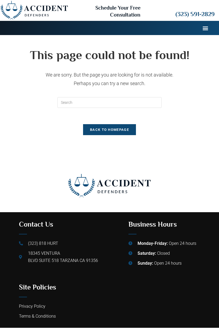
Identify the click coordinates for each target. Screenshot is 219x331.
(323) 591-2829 (195, 13)
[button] (205, 28)
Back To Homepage (109, 130)
